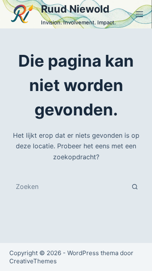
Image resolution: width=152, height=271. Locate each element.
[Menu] (139, 14)
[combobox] (68, 186)
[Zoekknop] (135, 186)
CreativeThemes (33, 261)
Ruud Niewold (75, 9)
